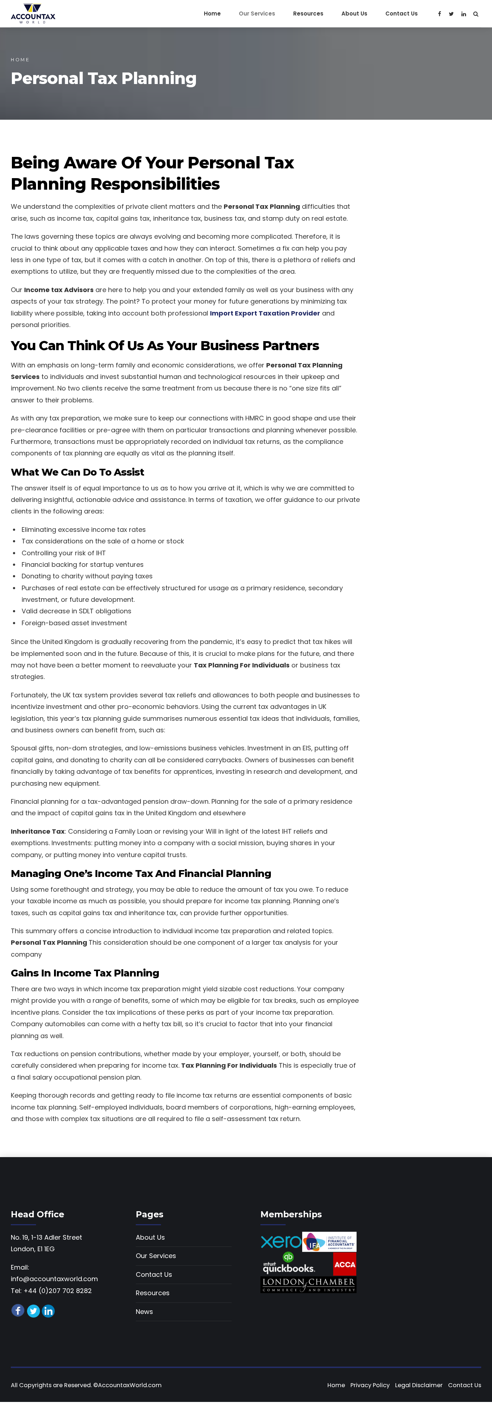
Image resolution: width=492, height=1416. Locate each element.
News (144, 1311)
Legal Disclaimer (419, 1385)
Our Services (257, 13)
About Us (354, 13)
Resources (308, 13)
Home (212, 13)
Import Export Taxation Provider (265, 313)
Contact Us (401, 13)
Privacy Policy (370, 1385)
